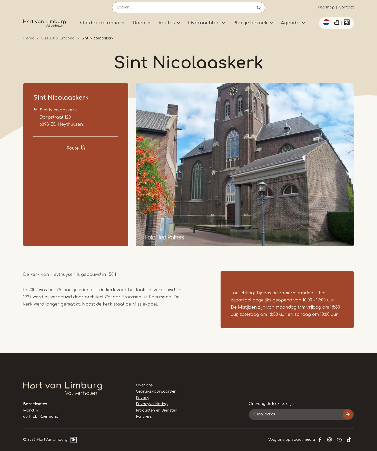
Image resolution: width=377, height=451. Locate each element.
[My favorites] (336, 23)
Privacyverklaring (152, 404)
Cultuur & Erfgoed (58, 38)
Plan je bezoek (250, 22)
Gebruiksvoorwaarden (156, 391)
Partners (144, 416)
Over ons (144, 385)
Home (28, 38)
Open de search (259, 7)
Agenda (290, 22)
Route (73, 148)
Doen (139, 22)
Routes (166, 22)
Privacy (142, 398)
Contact (346, 7)
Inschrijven (348, 414)
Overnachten (204, 22)
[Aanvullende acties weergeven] (325, 22)
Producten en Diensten (156, 410)
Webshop (326, 7)
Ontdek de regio (99, 22)
